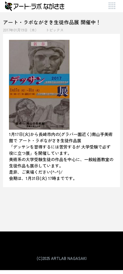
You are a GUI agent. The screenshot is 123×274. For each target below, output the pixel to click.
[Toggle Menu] (112, 6)
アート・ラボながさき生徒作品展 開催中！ (52, 22)
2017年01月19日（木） (21, 29)
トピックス (55, 29)
